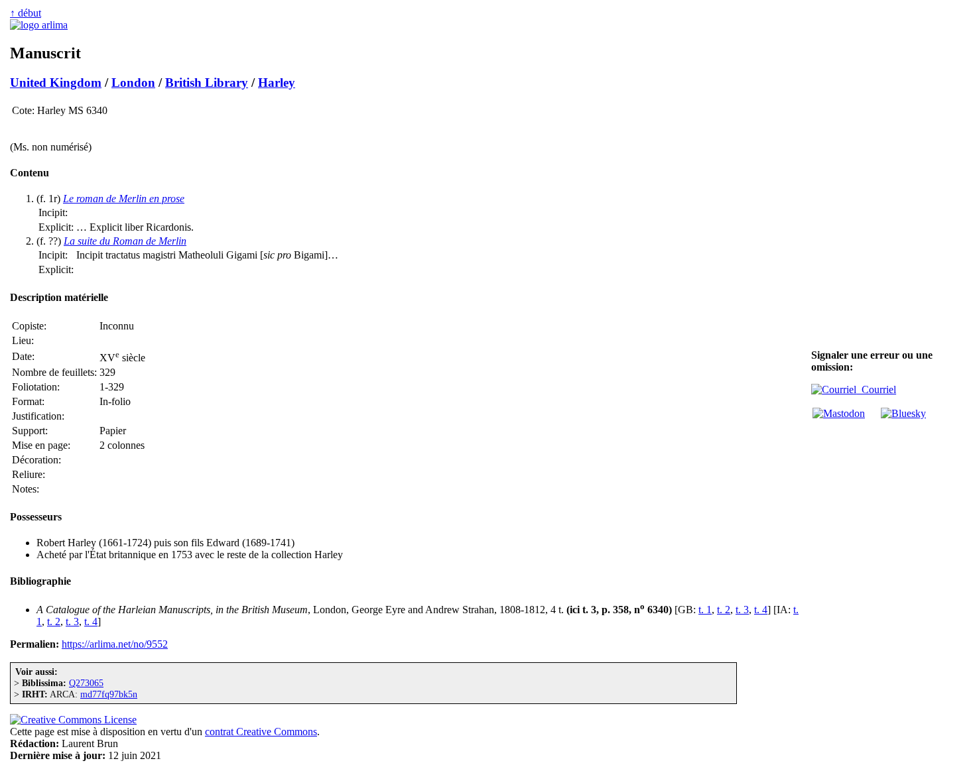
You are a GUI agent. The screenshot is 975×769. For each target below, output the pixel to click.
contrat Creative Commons (261, 731)
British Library (206, 82)
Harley (276, 82)
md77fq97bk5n (108, 694)
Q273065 (86, 683)
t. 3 (742, 609)
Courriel (876, 389)
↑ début (25, 13)
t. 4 (760, 609)
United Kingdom (55, 82)
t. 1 (705, 609)
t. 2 (723, 609)
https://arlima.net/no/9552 (115, 644)
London (133, 82)
